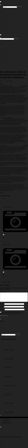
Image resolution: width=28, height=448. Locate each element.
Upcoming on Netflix (11, 25)
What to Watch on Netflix (13, 29)
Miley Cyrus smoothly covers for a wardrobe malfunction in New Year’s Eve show (14, 203)
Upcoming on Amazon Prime (13, 24)
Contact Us (6, 31)
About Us (5, 32)
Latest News (6, 13)
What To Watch (7, 27)
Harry (3, 81)
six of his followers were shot (14, 145)
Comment (3, 291)
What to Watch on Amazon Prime (15, 28)
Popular (5, 19)
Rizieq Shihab (16, 86)
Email (2, 306)
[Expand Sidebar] (0, 319)
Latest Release (7, 16)
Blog (4, 67)
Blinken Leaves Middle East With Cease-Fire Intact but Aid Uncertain (15, 364)
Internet (5, 9)
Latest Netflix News (11, 15)
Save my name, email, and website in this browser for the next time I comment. (12, 313)
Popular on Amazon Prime (13, 20)
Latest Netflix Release (12, 17)
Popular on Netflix (11, 21)
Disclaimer (3, 431)
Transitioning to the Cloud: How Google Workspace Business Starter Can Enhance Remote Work (15, 346)
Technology (6, 12)
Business (5, 11)
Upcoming (6, 23)
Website (2, 309)
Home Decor (7, 379)
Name (2, 304)
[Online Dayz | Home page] (4, 2)
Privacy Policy (3, 433)
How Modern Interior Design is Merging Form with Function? (15, 382)
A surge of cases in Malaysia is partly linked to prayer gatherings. (13, 241)
